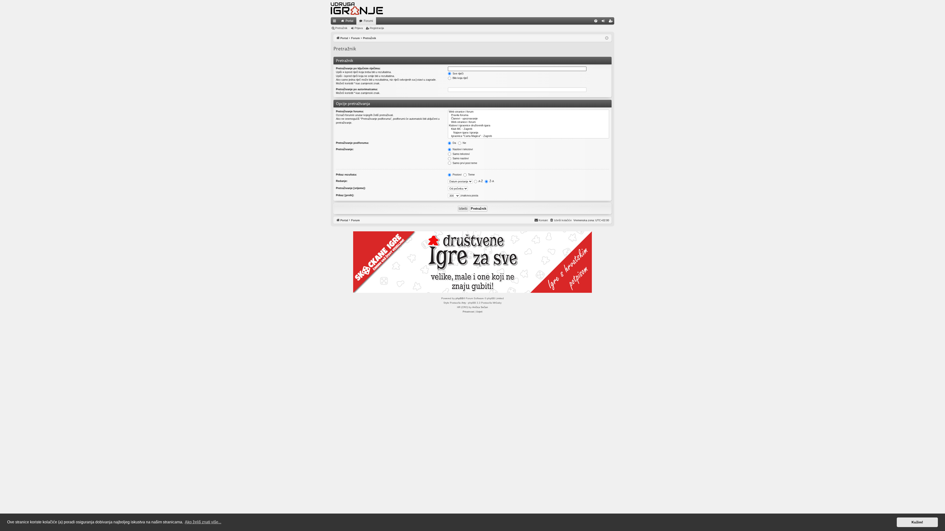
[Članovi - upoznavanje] (528, 118)
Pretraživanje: (345, 149)
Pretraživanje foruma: (350, 111)
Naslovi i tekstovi (462, 149)
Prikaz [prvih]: (345, 195)
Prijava (359, 28)
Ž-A (491, 181)
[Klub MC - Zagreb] (528, 129)
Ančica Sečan (480, 307)
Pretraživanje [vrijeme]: (351, 188)
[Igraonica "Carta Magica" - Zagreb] (528, 136)
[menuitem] (595, 21)
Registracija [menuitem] (611, 22)
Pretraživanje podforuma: (352, 142)
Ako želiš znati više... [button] (203, 522)
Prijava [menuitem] (604, 22)
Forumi (368, 21)
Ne (464, 142)
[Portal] (357, 8)
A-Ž (480, 181)
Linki (335, 22)
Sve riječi (457, 73)
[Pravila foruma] (528, 115)
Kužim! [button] (917, 522)
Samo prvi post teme (464, 163)
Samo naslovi (460, 158)
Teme (471, 174)
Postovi (456, 174)
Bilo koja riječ (460, 77)
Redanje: (341, 180)
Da (454, 142)
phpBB (459, 298)
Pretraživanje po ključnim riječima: (358, 68)
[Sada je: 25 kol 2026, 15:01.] (606, 38)
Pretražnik (341, 28)
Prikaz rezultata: (346, 174)
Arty (463, 302)
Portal (349, 21)
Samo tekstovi (461, 153)
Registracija (377, 28)
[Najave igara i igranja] (528, 132)
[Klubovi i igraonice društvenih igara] (528, 125)
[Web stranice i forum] (528, 112)
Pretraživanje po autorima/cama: (357, 89)
